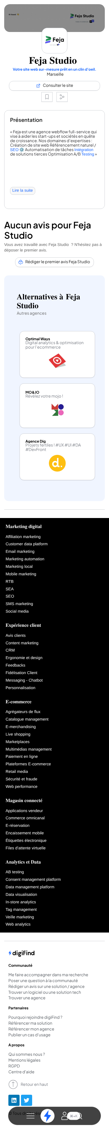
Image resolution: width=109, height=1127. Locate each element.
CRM (10, 650)
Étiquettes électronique (26, 841)
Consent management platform (33, 879)
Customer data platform (27, 544)
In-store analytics (21, 902)
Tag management (21, 909)
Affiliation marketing (23, 537)
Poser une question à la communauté (43, 981)
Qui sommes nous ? (26, 1054)
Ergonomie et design (24, 658)
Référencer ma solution (30, 1023)
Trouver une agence (27, 998)
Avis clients (16, 635)
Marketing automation (25, 559)
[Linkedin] (14, 1100)
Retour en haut (34, 1084)
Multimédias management (29, 749)
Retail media (17, 772)
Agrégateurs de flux (23, 712)
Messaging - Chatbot (24, 680)
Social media (17, 611)
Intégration (83, 150)
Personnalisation (20, 688)
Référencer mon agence (31, 1029)
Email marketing (20, 551)
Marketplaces (18, 742)
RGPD (14, 1066)
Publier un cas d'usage (29, 1035)
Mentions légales (24, 1060)
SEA (10, 589)
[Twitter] (26, 1100)
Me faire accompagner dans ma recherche (48, 975)
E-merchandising (21, 727)
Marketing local (19, 566)
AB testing (15, 872)
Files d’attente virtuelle (26, 848)
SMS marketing (19, 604)
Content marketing (22, 643)
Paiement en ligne (22, 756)
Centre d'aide (21, 1072)
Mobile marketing (21, 574)
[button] (30, 1115)
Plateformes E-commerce (28, 764)
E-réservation (18, 825)
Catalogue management (27, 719)
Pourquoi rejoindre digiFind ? (35, 1017)
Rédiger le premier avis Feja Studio (58, 261)
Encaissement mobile (25, 833)
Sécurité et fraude (21, 779)
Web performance (21, 787)
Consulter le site (58, 85)
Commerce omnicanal (25, 818)
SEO (14, 150)
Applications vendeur (24, 811)
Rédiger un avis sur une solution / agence (46, 987)
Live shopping (18, 734)
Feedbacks (15, 665)
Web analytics (18, 924)
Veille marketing (20, 917)
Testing (87, 154)
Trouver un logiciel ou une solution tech (44, 992)
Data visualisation (21, 894)
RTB (10, 581)
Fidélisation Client (21, 673)
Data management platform (30, 887)
